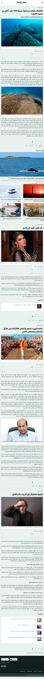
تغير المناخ (31, 145)
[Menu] (42, 2)
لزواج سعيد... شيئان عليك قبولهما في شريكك (27, 625)
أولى (37, 320)
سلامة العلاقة (31, 557)
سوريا (29, 320)
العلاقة (27, 560)
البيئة (36, 145)
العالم (26, 145)
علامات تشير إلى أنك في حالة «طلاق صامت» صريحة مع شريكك (23, 618)
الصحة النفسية (30, 652)
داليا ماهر (37, 364)
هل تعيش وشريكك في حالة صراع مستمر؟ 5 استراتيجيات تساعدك (23, 631)
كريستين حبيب (37, 266)
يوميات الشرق (40, 7)
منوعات (36, 652)
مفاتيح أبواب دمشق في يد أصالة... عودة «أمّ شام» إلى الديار (24, 304)
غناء (33, 320)
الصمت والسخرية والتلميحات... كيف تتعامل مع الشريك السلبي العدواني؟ (21, 637)
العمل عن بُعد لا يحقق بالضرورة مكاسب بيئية (12, 218)
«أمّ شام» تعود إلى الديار (33, 228)
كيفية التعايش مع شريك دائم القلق (27, 494)
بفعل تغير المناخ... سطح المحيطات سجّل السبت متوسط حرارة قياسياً (27, 178)
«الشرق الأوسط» (37, 51)
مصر (33, 486)
